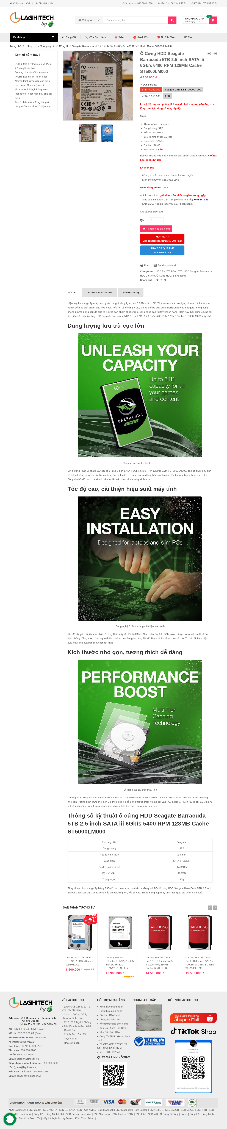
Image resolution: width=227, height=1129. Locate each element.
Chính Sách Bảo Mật (75, 1034)
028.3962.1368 (37, 1037)
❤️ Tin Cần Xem (166, 37)
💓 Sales (119, 37)
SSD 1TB (201, 1109)
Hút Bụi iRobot (23, 1114)
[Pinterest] (164, 279)
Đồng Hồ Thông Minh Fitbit (49, 1114)
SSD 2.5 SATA (67, 1109)
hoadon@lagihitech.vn (28, 1075)
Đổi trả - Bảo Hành (109, 1015)
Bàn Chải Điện (27, 1118)
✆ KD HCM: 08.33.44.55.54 (172, 3)
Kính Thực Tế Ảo (84, 1118)
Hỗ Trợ (188, 37)
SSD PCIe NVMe (86, 1109)
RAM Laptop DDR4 (122, 1114)
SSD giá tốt (35, 1109)
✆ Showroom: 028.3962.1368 (138, 3)
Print (146, 265)
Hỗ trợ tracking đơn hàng (113, 1023)
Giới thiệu (69, 1030)
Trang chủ (15, 46)
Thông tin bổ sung (99, 292)
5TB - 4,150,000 (151, 89)
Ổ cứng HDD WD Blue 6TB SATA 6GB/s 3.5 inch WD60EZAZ (80, 961)
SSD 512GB (187, 1109)
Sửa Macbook (106, 1109)
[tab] (71, 292)
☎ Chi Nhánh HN (44, 3)
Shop (29, 46)
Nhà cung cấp (72, 1042)
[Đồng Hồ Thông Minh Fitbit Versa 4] (209, 53)
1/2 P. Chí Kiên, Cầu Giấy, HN (40, 1023)
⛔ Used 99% (140, 37)
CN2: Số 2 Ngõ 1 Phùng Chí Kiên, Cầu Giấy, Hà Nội (77, 1024)
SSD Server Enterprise (78, 1114)
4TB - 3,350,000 (151, 96)
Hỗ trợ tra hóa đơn (109, 1019)
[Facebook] (161, 279)
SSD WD (153, 1114)
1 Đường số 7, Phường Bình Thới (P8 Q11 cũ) (38, 1019)
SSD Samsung (101, 1114)
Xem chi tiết (201, 199)
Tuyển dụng (70, 1038)
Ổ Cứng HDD (163, 275)
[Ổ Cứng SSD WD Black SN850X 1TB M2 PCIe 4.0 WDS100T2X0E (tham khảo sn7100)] (215, 53)
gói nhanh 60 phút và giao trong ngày (183, 195)
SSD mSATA (50, 1109)
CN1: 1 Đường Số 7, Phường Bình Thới (74, 1016)
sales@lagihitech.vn (27, 1058)
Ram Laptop (141, 1109)
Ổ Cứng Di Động (169, 1114)
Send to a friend (166, 265)
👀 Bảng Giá (69, 37)
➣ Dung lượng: (148, 84)
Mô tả (72, 292)
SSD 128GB (156, 1109)
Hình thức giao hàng (110, 1010)
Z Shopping (44, 46)
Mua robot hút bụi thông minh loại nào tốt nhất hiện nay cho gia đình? (33, 93)
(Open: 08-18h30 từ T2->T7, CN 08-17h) (76, 1008)
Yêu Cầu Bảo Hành (110, 1032)
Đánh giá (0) (131, 292)
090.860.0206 (28, 1050)
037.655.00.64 (26, 1033)
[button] (148, 1056)
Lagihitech (20, 1109)
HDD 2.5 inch (147, 275)
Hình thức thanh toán (111, 1006)
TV (38, 1118)
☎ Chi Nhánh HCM (20, 3)
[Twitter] (158, 279)
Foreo (184, 1114)
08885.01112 (27, 1041)
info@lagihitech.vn (27, 1067)
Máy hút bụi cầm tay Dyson (58, 1118)
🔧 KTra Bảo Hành (95, 37)
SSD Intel (140, 1114)
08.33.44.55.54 (27, 1029)
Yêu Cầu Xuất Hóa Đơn (112, 1027)
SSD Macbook (124, 1109)
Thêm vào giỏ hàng (159, 228)
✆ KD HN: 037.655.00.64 (204, 3)
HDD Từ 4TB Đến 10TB (169, 271)
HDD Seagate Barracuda (198, 271)
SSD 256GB (172, 1109)
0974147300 (29, 1046)
